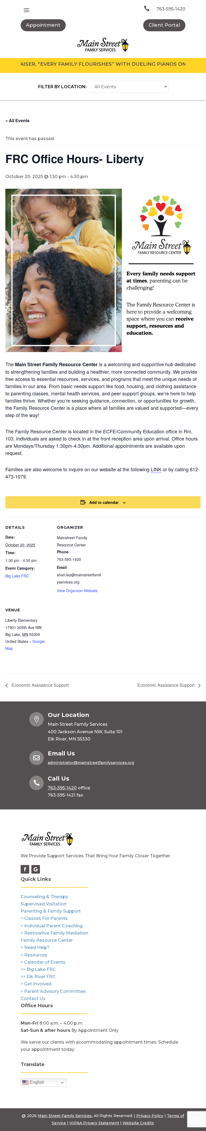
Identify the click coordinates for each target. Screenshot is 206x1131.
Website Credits (138, 1123)
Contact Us (33, 998)
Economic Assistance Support (39, 685)
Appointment (43, 25)
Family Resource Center (47, 940)
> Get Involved (36, 983)
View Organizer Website (77, 590)
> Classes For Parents (44, 918)
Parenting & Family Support (51, 911)
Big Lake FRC (17, 575)
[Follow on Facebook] (25, 869)
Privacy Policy (149, 1115)
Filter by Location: (62, 86)
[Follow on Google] (35, 869)
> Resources (34, 955)
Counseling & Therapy (44, 896)
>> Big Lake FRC (38, 969)
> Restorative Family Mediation (54, 933)
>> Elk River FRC (38, 976)
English (36, 1082)
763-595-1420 (170, 8)
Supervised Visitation (44, 903)
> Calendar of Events (43, 962)
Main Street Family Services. (65, 1115)
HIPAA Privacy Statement (94, 1123)
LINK (156, 469)
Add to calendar (104, 502)
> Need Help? (35, 947)
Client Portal (164, 25)
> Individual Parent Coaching (52, 925)
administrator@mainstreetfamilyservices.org (91, 762)
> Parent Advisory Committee (53, 991)
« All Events (17, 120)
